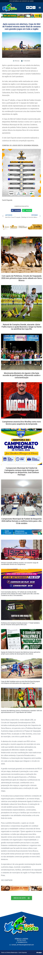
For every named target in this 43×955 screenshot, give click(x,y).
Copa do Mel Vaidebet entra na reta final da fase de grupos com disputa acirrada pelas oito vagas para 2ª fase (20, 682)
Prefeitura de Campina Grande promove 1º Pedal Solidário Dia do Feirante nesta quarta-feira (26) (20, 623)
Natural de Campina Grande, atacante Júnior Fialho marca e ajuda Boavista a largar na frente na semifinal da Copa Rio (22, 326)
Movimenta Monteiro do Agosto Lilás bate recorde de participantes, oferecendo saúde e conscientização (21, 375)
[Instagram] (34, 7)
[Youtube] (30, 7)
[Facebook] (27, 7)
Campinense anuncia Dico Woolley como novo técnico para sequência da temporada (21, 423)
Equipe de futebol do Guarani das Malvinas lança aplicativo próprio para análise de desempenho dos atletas (20, 653)
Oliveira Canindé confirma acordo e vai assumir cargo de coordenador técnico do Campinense (19, 563)
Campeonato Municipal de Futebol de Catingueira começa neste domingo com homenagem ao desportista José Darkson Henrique (21, 471)
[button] (40, 7)
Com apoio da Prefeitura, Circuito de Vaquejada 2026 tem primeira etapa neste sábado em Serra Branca (21, 278)
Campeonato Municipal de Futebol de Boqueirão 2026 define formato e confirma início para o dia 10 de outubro (21, 521)
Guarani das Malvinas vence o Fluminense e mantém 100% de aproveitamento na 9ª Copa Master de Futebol (21, 711)
